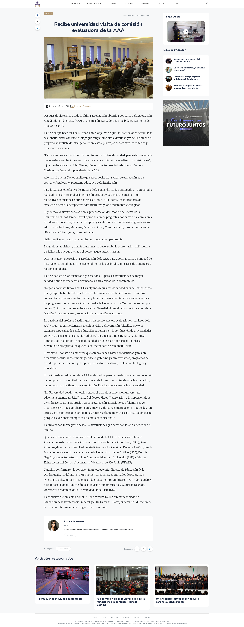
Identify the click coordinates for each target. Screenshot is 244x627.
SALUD (162, 4)
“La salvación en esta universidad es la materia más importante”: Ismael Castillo (121, 602)
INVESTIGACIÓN (94, 4)
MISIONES (129, 4)
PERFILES (177, 4)
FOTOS (147, 617)
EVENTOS (137, 617)
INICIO (96, 617)
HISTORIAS (126, 617)
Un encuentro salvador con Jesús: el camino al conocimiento (178, 600)
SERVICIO (113, 4)
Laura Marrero (82, 106)
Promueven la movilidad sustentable (59, 599)
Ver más (70, 535)
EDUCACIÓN (74, 4)
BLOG (104, 617)
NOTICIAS (114, 617)
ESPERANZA (146, 4)
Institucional (63, 549)
